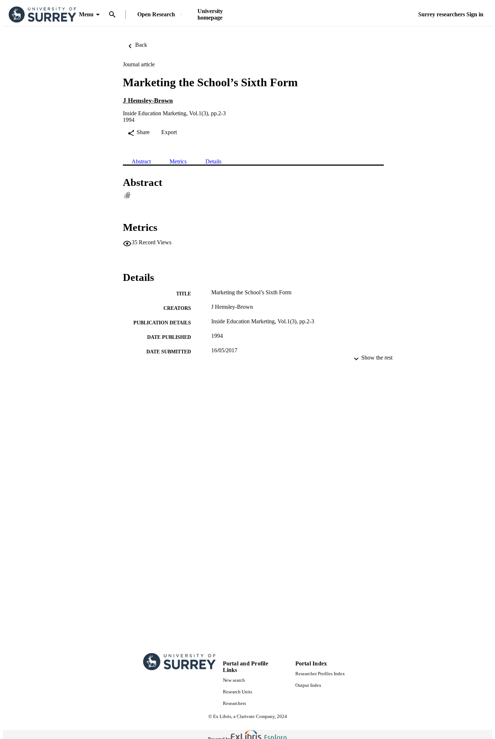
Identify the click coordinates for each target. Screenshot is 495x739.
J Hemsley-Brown (148, 100)
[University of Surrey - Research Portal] (42, 15)
